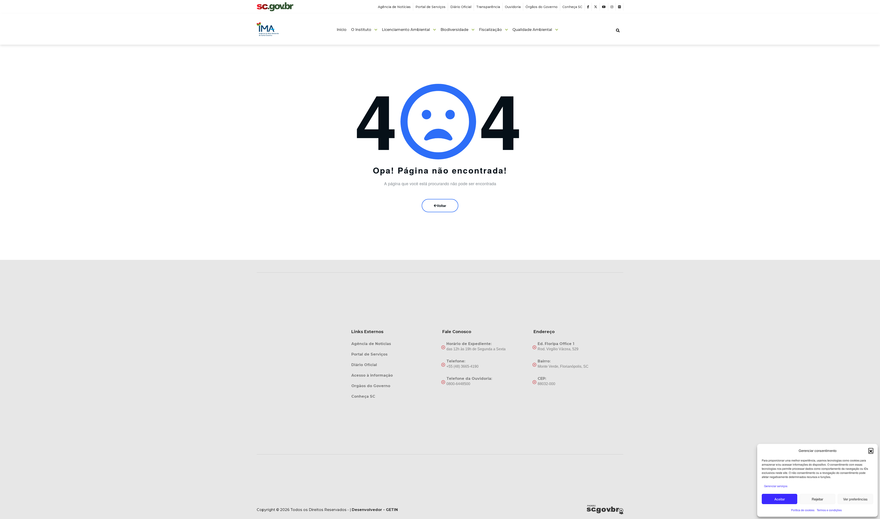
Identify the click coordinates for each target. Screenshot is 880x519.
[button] (871, 450)
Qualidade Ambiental (532, 29)
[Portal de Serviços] (394, 354)
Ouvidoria (513, 7)
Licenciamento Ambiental (406, 29)
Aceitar (779, 499)
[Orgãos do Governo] (394, 386)
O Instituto (361, 29)
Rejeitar (817, 499)
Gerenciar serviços (775, 486)
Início (341, 29)
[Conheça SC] (394, 396)
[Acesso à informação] (394, 375)
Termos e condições (829, 510)
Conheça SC (572, 7)
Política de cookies (802, 510)
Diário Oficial (460, 7)
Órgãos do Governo (541, 7)
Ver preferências (855, 499)
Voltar (441, 205)
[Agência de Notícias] (394, 344)
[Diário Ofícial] (394, 365)
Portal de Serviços (430, 7)
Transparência (488, 7)
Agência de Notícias (394, 7)
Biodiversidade (454, 29)
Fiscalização (490, 29)
